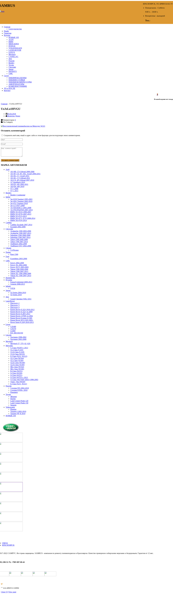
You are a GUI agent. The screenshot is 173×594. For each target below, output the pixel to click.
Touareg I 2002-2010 (18, 411)
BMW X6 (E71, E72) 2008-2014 (22, 218)
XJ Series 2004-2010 (18, 293)
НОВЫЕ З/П (14, 37)
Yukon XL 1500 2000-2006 (20, 273)
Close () (4, 592)
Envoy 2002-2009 (17, 263)
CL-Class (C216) (16, 350)
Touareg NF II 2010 (17, 414)
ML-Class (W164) (17, 367)
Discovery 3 (14, 305)
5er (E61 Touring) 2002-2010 (21, 201)
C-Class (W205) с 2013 (19, 348)
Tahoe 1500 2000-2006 (19, 240)
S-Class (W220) (16, 373)
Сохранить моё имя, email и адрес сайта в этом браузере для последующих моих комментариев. (42, 135)
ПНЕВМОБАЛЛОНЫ (17, 78)
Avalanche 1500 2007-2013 (20, 233)
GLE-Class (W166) (17, 363)
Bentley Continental (17, 195)
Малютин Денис (13, 116)
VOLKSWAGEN (15, 48)
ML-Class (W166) (17, 369)
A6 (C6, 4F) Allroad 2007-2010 (22, 180)
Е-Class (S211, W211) (18, 384)
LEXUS (12, 52)
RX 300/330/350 (16, 333)
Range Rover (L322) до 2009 (21, 312)
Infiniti (8, 286)
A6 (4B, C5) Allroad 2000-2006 (22, 172)
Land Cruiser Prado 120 (19, 401)
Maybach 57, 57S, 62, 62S (20, 344)
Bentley (11, 63)
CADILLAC (13, 57)
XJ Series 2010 (16, 295)
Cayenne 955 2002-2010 (19, 388)
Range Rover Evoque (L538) (21, 318)
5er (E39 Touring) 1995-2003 (21, 199)
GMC (11, 74)
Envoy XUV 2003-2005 (19, 267)
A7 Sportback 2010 (17, 182)
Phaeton (13, 409)
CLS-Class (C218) (17, 352)
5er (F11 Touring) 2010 (19, 203)
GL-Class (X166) (16, 360)
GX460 (13, 327)
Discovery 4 (14, 307)
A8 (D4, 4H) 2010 (17, 186)
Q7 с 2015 (14, 191)
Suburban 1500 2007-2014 (20, 237)
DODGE (12, 46)
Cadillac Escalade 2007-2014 (21, 225)
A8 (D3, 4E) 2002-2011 (19, 184)
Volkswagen (10, 407)
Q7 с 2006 (14, 189)
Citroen (8, 248)
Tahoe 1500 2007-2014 (19, 242)
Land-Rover (10, 301)
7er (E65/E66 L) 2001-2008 (20, 208)
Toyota (11, 65)
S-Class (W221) (16, 375)
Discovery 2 (14, 303)
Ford (7, 256)
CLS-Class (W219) (17, 354)
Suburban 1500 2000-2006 (20, 235)
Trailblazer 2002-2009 (18, 244)
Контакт (7, 90)
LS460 (12, 331)
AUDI (11, 40)
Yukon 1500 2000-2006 (19, 269)
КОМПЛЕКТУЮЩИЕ (18, 86)
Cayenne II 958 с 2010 (18, 390)
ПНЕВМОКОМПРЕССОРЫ (20, 82)
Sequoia (13, 405)
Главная (7, 27)
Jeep (10, 59)
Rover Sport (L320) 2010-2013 (22, 322)
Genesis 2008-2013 (17, 284)
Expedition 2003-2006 (18, 259)
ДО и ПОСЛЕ (9, 88)
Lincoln (8, 335)
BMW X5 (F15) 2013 (18, 216)
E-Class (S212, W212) (18, 356)
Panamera (14, 392)
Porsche (11, 61)
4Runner (13, 397)
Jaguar (11, 69)
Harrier (13, 399)
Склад (6, 76)
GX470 (13, 329)
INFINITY (13, 71)
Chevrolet (12, 67)
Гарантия (7, 33)
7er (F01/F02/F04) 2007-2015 (21, 210)
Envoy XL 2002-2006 (18, 265)
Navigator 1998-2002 (18, 337)
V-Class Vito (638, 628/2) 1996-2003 (24, 380)
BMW (11, 42)
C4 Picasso (14, 250)
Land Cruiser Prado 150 (19, 403)
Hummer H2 (10, 278)
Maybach (12, 54)
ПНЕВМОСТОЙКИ (17, 80)
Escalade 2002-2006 (18, 227)
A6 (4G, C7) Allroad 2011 (20, 178)
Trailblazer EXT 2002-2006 (20, 246)
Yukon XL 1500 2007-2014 (20, 276)
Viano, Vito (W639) (17, 382)
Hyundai (9, 280)
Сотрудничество (15, 29)
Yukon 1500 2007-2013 (19, 271)
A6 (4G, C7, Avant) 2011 (19, 176)
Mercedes (9, 346)
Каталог (7, 35)
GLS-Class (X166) (17, 365)
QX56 (12, 288)
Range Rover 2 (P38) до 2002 (21, 316)
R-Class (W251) (16, 371)
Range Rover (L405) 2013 (20, 314)
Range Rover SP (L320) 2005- (21, 320)
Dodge (8, 252)
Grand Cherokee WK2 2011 (20, 299)
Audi (7, 169)
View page (12, 592)
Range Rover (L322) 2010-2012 (22, 310)
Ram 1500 (14, 254)
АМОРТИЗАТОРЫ (16, 84)
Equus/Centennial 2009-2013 (21, 282)
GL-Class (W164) (17, 358)
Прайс (6, 31)
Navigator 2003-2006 (18, 339)
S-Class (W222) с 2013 (19, 377)
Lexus (8, 324)
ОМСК (5, 543)
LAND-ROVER (15, 50)
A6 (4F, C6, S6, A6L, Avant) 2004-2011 (25, 174)
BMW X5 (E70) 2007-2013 (20, 214)
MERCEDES (14, 44)
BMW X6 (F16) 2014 (18, 220)
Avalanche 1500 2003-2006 (20, 231)
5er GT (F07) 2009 (17, 206)
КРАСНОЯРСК (8, 545)
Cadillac (9, 223)
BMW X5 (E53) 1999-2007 (20, 212)
